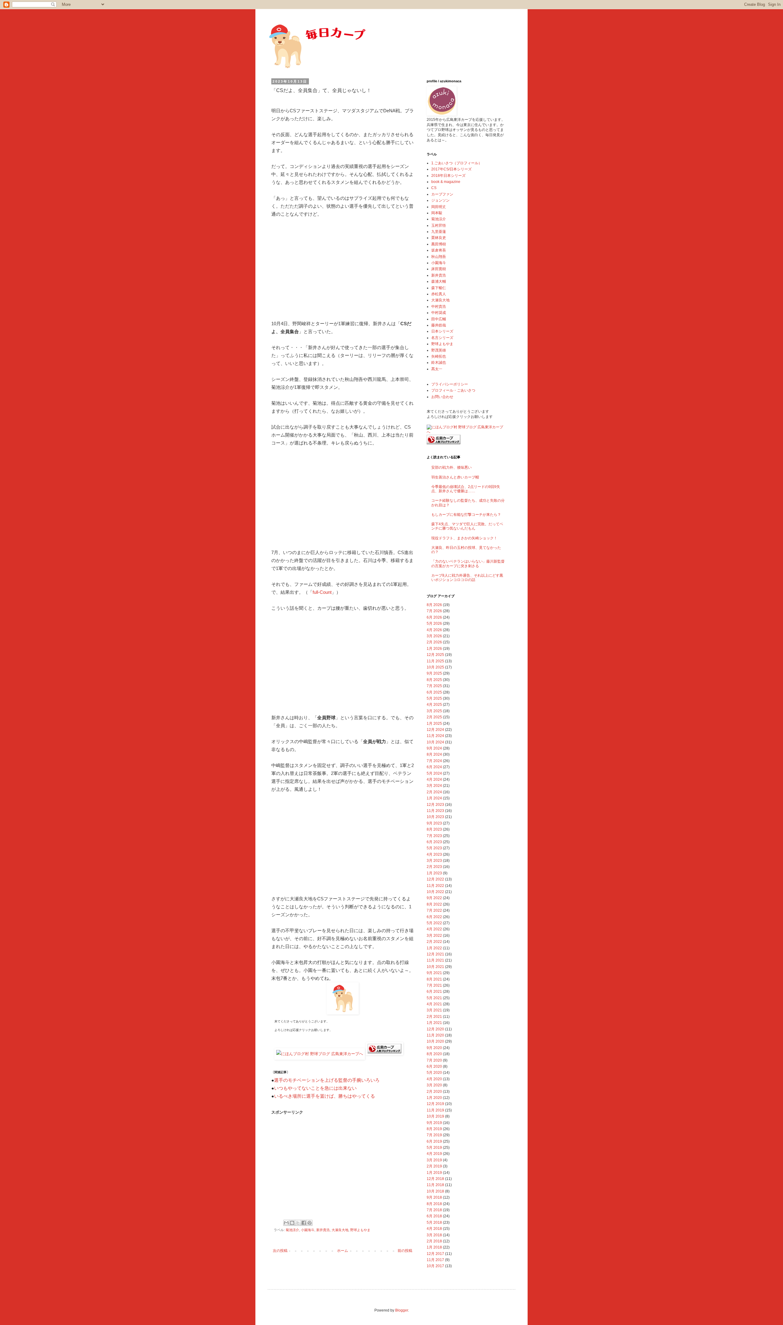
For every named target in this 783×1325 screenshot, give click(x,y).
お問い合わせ (442, 397)
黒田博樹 (438, 244)
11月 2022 (435, 886)
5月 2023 (434, 848)
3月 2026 (434, 636)
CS (433, 188)
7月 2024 (434, 761)
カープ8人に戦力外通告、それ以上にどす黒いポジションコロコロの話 (467, 577)
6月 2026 (434, 617)
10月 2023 (435, 817)
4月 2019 (434, 1154)
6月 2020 (434, 1066)
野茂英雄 (438, 350)
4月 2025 (434, 704)
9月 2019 (434, 1123)
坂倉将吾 (438, 250)
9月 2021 (434, 973)
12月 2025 (435, 655)
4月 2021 (434, 1004)
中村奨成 (438, 313)
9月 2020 (434, 1048)
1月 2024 (434, 798)
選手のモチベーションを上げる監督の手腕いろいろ (327, 1080)
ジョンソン (440, 200)
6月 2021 (434, 991)
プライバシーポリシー (449, 384)
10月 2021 (435, 967)
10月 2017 (435, 1266)
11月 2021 (435, 960)
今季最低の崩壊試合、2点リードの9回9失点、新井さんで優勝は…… (465, 489)
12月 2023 (435, 804)
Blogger (401, 1310)
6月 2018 (434, 1216)
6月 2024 (434, 767)
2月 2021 (434, 1016)
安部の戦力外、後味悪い (451, 467)
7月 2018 (434, 1210)
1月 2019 (434, 1173)
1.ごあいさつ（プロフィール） (456, 163)
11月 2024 (435, 736)
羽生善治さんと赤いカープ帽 (455, 477)
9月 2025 (434, 673)
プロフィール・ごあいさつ (453, 390)
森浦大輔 (438, 281)
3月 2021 (434, 1010)
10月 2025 (435, 667)
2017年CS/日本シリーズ (451, 169)
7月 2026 (434, 611)
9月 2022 (434, 898)
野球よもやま (360, 1230)
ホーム (342, 1251)
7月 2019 (434, 1135)
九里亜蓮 (438, 231)
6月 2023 (434, 842)
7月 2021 (434, 985)
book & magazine (445, 182)
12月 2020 (435, 1029)
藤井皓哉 (438, 325)
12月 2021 (435, 954)
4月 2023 (434, 854)
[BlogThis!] (292, 1223)
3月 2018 (434, 1235)
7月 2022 (434, 910)
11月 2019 (435, 1110)
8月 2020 (434, 1054)
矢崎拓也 (438, 356)
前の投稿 (405, 1251)
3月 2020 (434, 1085)
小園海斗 (307, 1230)
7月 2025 (434, 686)
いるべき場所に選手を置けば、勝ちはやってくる (324, 1096)
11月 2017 (435, 1260)
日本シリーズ (442, 331)
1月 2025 (434, 723)
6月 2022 (434, 917)
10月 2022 (435, 892)
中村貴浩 (438, 306)
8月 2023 (434, 829)
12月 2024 (435, 730)
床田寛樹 (438, 269)
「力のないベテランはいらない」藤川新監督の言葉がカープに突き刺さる (468, 563)
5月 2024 (434, 773)
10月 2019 (435, 1116)
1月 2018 (434, 1247)
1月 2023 (434, 873)
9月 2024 (434, 748)
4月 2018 (434, 1228)
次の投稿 (280, 1251)
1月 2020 (434, 1098)
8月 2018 (434, 1204)
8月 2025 (434, 680)
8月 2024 (434, 754)
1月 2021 (434, 1023)
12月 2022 (435, 879)
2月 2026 (434, 642)
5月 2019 (434, 1147)
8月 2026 (434, 605)
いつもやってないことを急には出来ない (315, 1088)
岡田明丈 (438, 207)
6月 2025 (434, 692)
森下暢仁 (438, 288)
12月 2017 (435, 1254)
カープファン (442, 194)
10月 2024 (435, 742)
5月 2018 (434, 1222)
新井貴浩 (323, 1230)
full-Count (322, 592)
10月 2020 (435, 1041)
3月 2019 (434, 1160)
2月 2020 (434, 1091)
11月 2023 (435, 811)
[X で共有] (298, 1223)
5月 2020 (434, 1072)
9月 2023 (434, 823)
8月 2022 (434, 904)
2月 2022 (434, 942)
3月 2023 (434, 860)
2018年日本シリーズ (448, 175)
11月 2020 (435, 1035)
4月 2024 (434, 779)
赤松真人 (438, 294)
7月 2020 (434, 1060)
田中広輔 (438, 319)
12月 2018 (435, 1179)
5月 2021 (434, 998)
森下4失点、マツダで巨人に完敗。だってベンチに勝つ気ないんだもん (467, 526)
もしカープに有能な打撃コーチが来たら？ (466, 514)
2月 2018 (434, 1241)
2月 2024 (434, 792)
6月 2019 (434, 1141)
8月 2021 (434, 979)
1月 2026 (434, 648)
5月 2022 (434, 923)
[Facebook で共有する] (304, 1223)
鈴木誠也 (438, 362)
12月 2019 (435, 1104)
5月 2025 (434, 698)
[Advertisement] (342, 269)
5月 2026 (434, 623)
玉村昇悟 (438, 225)
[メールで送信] (286, 1223)
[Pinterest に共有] (309, 1223)
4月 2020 (434, 1079)
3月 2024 (434, 785)
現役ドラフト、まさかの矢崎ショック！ (464, 538)
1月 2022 (434, 948)
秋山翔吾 (438, 257)
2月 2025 (434, 717)
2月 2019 (434, 1166)
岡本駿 (436, 213)
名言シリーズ (442, 338)
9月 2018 (434, 1197)
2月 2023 (434, 867)
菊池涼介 (292, 1230)
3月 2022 (434, 935)
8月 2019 (434, 1129)
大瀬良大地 (340, 1230)
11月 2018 (435, 1185)
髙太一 (436, 369)
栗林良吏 (438, 238)
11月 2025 (435, 661)
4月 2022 (434, 929)
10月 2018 (435, 1191)
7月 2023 (434, 836)
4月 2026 (434, 630)
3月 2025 (434, 711)
